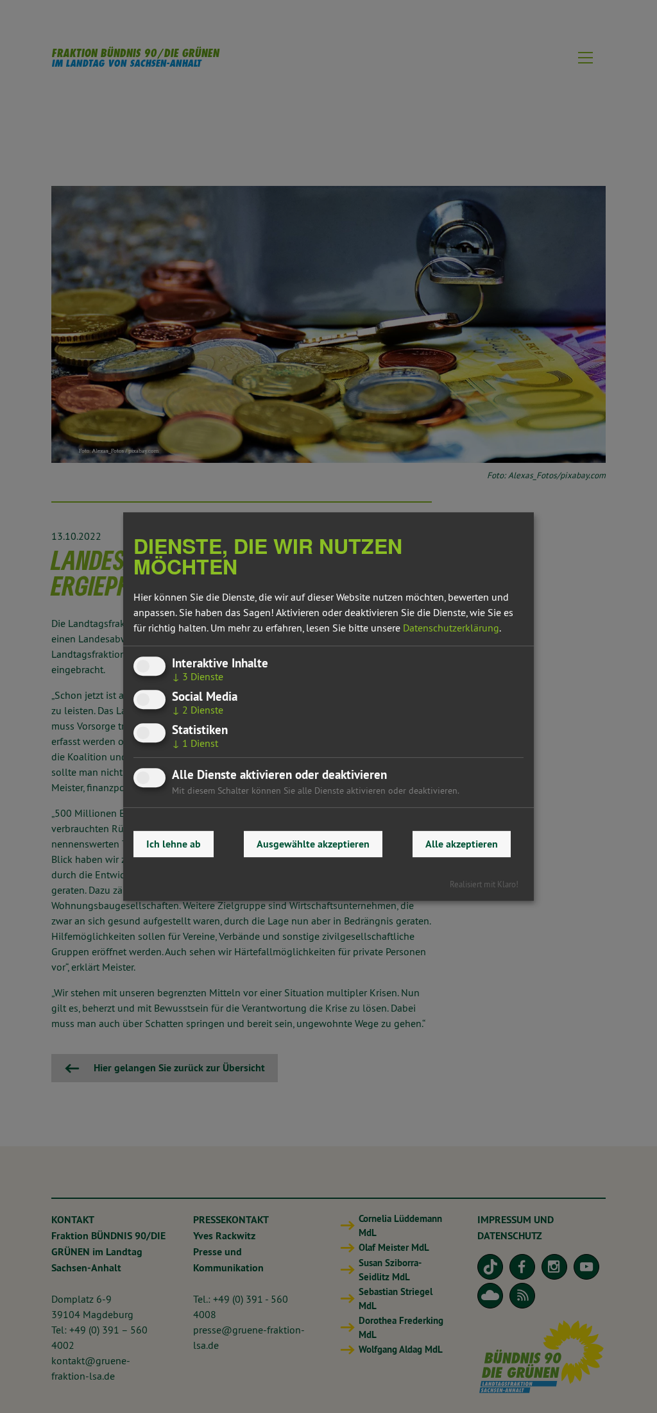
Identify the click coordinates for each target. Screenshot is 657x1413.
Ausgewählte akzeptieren (313, 844)
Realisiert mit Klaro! (484, 884)
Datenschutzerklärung (451, 627)
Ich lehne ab (173, 844)
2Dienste (197, 709)
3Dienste (197, 676)
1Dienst (195, 743)
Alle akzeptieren (461, 844)
